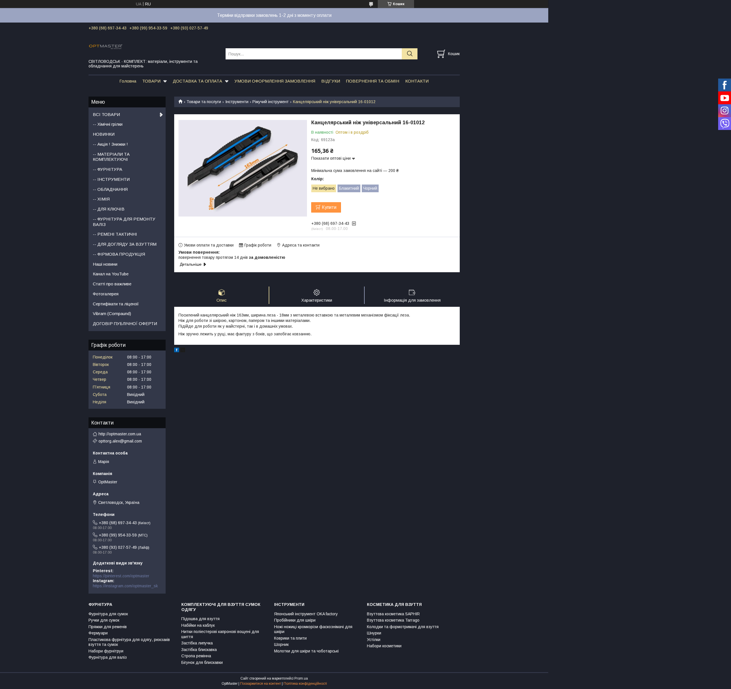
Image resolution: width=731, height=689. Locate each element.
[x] (182, 350)
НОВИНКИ (104, 134)
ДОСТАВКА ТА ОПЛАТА (197, 81)
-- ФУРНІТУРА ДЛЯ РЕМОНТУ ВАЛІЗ (124, 222)
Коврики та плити (290, 638)
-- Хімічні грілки (107, 124)
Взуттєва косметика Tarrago (393, 620)
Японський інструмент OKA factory (306, 614)
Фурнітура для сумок (108, 614)
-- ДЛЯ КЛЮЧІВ (108, 209)
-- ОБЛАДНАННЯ (110, 189)
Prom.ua (301, 678)
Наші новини (105, 264)
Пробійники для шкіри (295, 620)
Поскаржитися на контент (260, 684)
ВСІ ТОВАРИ (106, 114)
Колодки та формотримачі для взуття (403, 626)
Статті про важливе (112, 283)
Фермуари (98, 633)
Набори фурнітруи (106, 651)
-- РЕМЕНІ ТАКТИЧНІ (115, 234)
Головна (127, 81)
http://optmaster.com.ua (120, 434)
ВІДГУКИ (330, 81)
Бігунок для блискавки (202, 662)
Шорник (281, 644)
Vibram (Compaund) (112, 313)
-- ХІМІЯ (101, 199)
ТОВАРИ (151, 81)
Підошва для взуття (200, 618)
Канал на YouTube (110, 273)
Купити (329, 207)
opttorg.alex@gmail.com (120, 441)
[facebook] (176, 350)
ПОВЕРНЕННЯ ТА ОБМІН (372, 81)
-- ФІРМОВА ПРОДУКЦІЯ (119, 254)
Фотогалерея (106, 293)
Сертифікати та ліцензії (116, 303)
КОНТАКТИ (417, 81)
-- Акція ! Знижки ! (110, 144)
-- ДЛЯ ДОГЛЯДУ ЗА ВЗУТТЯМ (124, 244)
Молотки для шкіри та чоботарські (306, 651)
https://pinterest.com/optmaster (121, 576)
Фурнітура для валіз (108, 657)
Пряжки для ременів (108, 626)
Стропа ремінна (196, 656)
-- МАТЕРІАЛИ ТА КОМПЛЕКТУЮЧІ (111, 157)
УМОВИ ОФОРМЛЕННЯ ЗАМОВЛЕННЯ (274, 81)
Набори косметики (384, 646)
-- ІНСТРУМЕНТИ (111, 179)
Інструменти (236, 101)
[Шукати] (409, 53)
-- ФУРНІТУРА (107, 169)
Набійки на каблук (198, 625)
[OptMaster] (153, 46)
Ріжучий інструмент (270, 101)
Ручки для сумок (104, 620)
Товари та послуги (203, 101)
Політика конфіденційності (305, 684)
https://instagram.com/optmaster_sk (125, 586)
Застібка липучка (197, 643)
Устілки (373, 639)
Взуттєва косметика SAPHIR (393, 614)
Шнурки (374, 633)
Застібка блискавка (199, 649)
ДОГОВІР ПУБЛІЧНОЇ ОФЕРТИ (125, 323)
